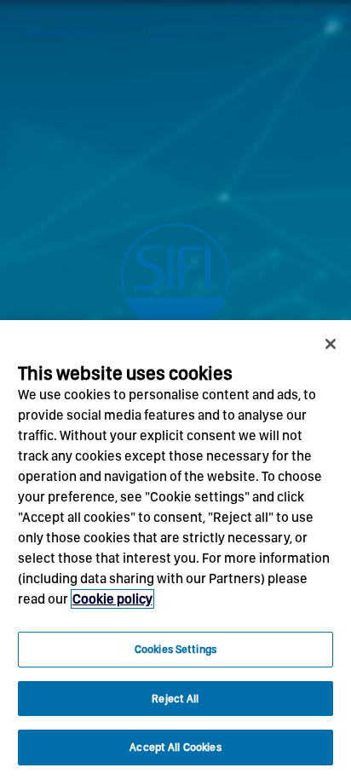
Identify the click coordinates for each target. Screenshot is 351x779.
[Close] (330, 344)
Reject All (175, 698)
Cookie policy (112, 599)
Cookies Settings (175, 649)
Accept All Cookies (175, 747)
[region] (175, 549)
